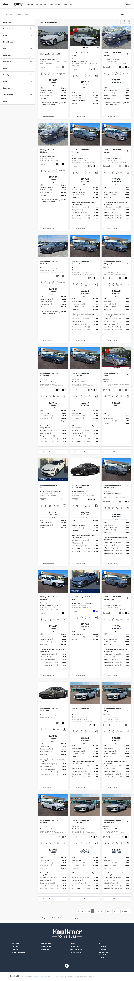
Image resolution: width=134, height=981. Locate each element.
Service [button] (57, 4)
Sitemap (40, 976)
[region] (53, 97)
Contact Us (102, 947)
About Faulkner (103, 955)
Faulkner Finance (46, 947)
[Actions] (64, 54)
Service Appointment (76, 949)
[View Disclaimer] (64, 73)
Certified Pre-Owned (18, 952)
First (81, 911)
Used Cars (38, 4)
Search (123, 14)
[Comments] (96, 75)
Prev (88, 911)
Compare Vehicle (48, 117)
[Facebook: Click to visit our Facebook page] (66, 965)
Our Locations (103, 952)
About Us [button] (72, 4)
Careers (64, 4)
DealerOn (35, 976)
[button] (66, 37)
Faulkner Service (75, 947)
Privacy (45, 976)
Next (109, 911)
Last (115, 911)
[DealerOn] (15, 976)
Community (102, 949)
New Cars (29, 4)
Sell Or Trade (45, 949)
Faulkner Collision (75, 952)
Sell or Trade (48, 4)
